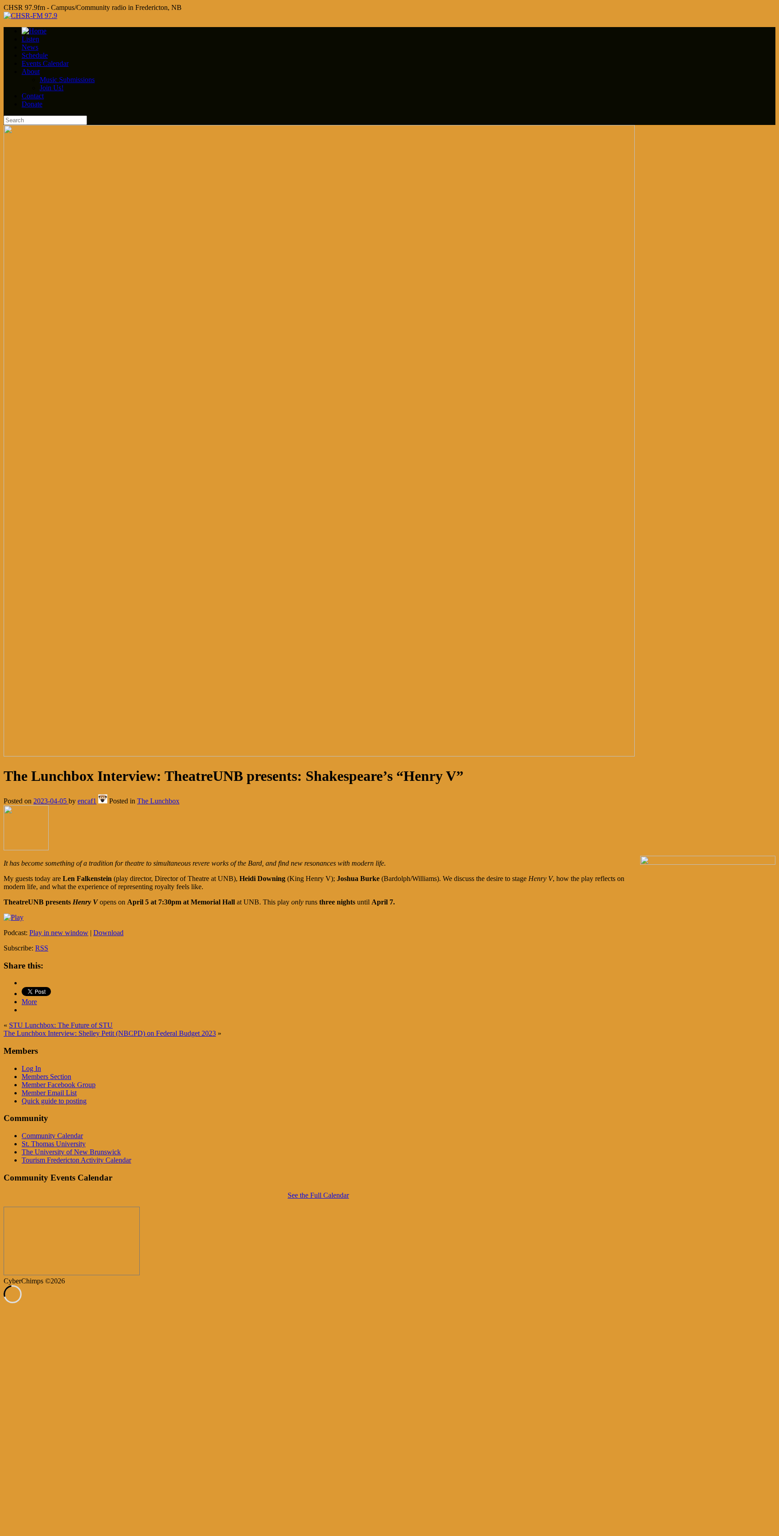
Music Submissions (67, 79)
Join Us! (52, 88)
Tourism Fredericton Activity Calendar (76, 1160)
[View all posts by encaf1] (102, 801)
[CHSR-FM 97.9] (30, 15)
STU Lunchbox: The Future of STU (61, 1025)
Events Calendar (45, 63)
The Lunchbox (158, 801)
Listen (30, 39)
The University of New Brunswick (71, 1152)
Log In (31, 1068)
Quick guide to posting (54, 1101)
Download (108, 932)
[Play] (13, 917)
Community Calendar (52, 1135)
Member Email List (49, 1093)
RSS (41, 948)
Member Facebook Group (59, 1085)
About (31, 71)
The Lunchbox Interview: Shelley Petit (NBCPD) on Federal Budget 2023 (110, 1033)
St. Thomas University (54, 1144)
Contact (33, 96)
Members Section (46, 1076)
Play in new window (58, 932)
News (30, 47)
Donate (32, 104)
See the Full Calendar (318, 1195)
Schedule (35, 55)
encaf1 (87, 801)
